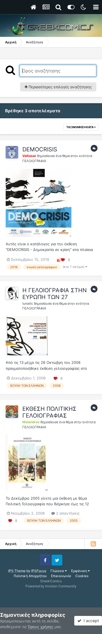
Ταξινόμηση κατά (80, 127)
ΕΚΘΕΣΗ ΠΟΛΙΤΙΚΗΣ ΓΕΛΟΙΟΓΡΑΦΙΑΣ (49, 412)
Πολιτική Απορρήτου (30, 576)
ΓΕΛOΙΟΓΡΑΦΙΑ (34, 161)
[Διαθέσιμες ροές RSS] (93, 543)
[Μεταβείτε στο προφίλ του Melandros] (12, 411)
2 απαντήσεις (67, 513)
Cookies (81, 576)
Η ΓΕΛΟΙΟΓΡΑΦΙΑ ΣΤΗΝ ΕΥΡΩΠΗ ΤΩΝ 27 (54, 293)
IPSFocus (38, 571)
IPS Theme (17, 571)
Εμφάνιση (79, 571)
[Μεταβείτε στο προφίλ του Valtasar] (12, 152)
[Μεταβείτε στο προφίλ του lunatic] (12, 293)
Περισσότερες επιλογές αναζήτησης (59, 87)
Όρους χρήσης (40, 626)
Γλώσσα (57, 571)
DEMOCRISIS (39, 149)
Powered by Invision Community (51, 586)
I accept (90, 620)
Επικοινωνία (61, 576)
